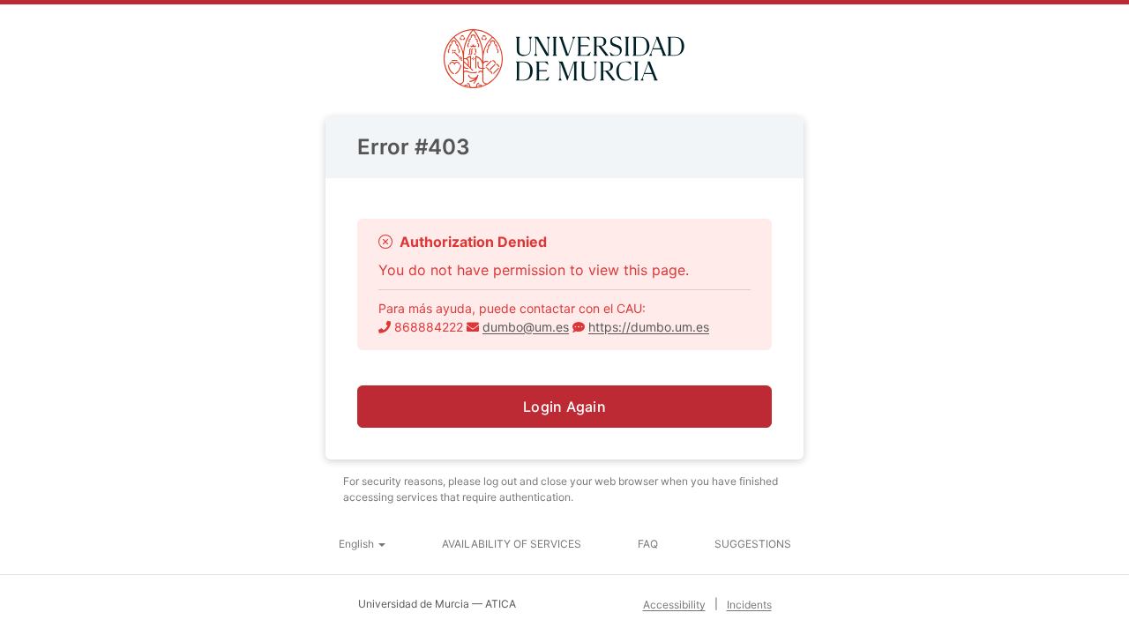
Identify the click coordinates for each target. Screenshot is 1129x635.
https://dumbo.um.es (648, 326)
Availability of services (511, 543)
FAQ (648, 543)
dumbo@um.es (525, 326)
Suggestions (752, 543)
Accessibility (674, 604)
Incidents (749, 604)
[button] (362, 544)
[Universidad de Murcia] (564, 58)
